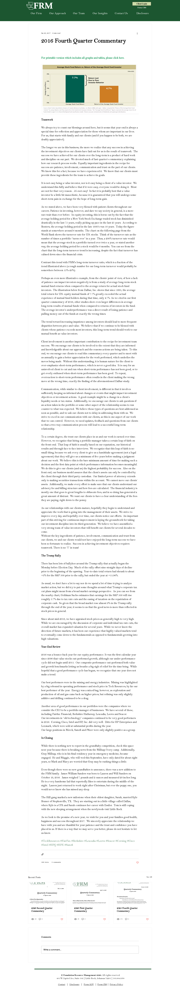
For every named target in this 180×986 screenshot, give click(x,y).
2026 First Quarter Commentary (83, 910)
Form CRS (102, 985)
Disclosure (74, 985)
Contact (61, 985)
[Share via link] (42, 854)
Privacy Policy (116, 985)
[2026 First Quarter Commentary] (90, 893)
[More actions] (137, 33)
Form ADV (89, 985)
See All (149, 877)
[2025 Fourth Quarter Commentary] (133, 893)
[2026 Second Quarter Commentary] (47, 893)
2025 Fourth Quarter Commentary (127, 910)
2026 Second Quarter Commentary (41, 910)
